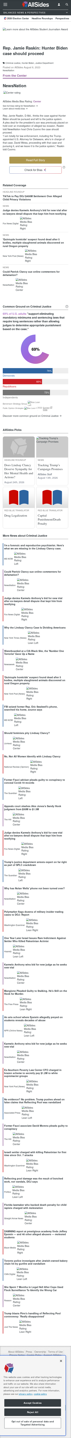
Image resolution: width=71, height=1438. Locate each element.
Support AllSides (53, 1355)
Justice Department (44, 63)
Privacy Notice (17, 1355)
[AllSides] (35, 4)
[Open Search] (67, 4)
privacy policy (25, 1394)
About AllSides (16, 1351)
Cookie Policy (34, 1355)
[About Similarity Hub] (66, 306)
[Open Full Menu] (5, 4)
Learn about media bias (14, 108)
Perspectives (62, 18)
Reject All (32, 1412)
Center (37, 101)
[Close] (61, 1361)
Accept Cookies (33, 1402)
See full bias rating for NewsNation (19, 105)
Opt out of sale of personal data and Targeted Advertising (33, 1423)
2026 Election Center (18, 18)
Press (29, 1351)
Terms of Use (55, 1351)
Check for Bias (33, 170)
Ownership (40, 1351)
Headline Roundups (42, 18)
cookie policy (40, 1394)
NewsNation (8, 70)
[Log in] (59, 4)
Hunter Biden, (28, 63)
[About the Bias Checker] (64, 167)
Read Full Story (35, 160)
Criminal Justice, (13, 63)
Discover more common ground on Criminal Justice (31, 415)
